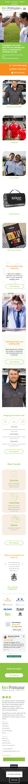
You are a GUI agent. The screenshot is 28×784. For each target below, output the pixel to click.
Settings (14, 780)
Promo (7, 2)
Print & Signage (7, 730)
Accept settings (14, 774)
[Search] (20, 9)
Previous (5, 564)
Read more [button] (6, 649)
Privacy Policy (6, 743)
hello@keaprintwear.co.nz (11, 751)
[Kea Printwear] (11, 9)
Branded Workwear (14, 107)
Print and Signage (14, 250)
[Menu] (24, 9)
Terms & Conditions (8, 745)
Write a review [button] (17, 630)
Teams (21, 2)
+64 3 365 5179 (8, 749)
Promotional (14, 214)
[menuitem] (8, 2)
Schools (15, 2)
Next (22, 564)
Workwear (14, 4)
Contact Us (5, 741)
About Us (5, 738)
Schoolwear (14, 178)
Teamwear (14, 142)
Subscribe (14, 766)
